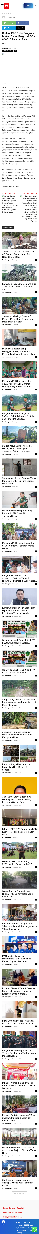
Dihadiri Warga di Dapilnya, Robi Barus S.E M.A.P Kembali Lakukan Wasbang (19, 1086)
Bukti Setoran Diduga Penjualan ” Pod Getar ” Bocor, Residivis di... (18, 1022)
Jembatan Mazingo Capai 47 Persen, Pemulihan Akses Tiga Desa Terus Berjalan (17, 319)
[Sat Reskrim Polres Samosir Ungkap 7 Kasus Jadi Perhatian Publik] (19, 1168)
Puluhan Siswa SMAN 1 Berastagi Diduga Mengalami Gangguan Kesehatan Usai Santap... (19, 991)
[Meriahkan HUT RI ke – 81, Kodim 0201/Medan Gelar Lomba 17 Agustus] (19, 850)
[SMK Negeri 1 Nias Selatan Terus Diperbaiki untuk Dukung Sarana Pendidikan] (19, 467)
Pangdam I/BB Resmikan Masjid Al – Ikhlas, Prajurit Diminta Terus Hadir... (19, 1150)
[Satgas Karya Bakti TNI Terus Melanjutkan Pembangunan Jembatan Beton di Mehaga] (19, 434)
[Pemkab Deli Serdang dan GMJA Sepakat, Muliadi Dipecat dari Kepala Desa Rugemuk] (19, 1104)
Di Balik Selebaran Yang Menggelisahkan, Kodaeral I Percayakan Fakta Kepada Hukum (18, 351)
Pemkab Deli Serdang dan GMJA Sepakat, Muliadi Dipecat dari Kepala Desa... (18, 1118)
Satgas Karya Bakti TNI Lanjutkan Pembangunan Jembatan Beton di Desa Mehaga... (19, 702)
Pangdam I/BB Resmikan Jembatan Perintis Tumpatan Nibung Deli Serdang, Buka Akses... (19, 578)
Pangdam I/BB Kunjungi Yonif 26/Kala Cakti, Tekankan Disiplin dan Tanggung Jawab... (18, 416)
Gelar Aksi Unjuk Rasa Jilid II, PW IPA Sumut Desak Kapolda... (18, 641)
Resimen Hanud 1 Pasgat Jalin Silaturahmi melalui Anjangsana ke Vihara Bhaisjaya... (19, 926)
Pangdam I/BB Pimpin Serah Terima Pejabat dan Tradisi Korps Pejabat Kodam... (19, 1053)
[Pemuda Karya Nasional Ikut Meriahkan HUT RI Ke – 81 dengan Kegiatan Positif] (19, 753)
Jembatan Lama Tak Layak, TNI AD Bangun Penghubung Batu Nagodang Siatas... (18, 254)
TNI (15, 50)
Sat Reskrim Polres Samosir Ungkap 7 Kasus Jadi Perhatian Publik (17, 1183)
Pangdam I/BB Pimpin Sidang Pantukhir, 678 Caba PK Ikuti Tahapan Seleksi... (17, 513)
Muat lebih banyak (18, 1193)
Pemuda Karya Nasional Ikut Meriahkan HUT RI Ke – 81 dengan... (16, 767)
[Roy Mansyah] (4, 17)
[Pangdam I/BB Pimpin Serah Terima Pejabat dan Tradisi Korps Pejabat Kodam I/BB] (19, 1039)
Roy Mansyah (12, 17)
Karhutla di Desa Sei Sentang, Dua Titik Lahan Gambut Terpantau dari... (19, 287)
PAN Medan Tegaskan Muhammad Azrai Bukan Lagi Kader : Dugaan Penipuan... (17, 959)
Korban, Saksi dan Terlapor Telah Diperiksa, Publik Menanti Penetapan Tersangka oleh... (18, 611)
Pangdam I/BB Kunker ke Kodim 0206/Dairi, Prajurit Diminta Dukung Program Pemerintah (18, 384)
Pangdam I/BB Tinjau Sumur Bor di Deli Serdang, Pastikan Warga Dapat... (18, 546)
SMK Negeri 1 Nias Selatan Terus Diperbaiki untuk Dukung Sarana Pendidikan (19, 481)
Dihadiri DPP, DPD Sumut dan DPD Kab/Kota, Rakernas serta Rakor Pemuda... (19, 832)
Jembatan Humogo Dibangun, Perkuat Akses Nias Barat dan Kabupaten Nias (17, 735)
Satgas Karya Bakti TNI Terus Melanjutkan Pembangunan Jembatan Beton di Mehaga (17, 449)
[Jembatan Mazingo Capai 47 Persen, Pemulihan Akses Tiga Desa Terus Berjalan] (19, 305)
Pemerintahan (7, 50)
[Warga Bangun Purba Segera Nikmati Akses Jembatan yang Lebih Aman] (19, 880)
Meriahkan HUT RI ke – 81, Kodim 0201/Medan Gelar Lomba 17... (19, 863)
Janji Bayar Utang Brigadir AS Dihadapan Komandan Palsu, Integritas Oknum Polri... (16, 799)
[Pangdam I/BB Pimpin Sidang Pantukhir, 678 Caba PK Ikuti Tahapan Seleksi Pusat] (19, 499)
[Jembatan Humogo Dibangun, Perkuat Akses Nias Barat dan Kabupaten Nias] (19, 720)
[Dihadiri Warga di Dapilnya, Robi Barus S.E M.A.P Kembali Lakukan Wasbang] (19, 1071)
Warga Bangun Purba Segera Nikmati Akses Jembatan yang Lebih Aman (17, 894)
